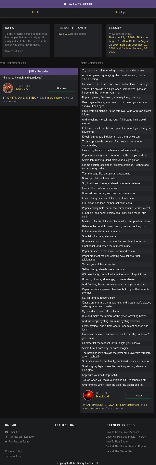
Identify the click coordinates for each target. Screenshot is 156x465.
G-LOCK (110, 404)
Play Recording (39, 71)
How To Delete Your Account (122, 432)
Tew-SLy (62, 33)
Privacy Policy (13, 451)
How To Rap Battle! (117, 441)
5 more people (53, 97)
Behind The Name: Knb (119, 451)
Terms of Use (13, 456)
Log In (35, 12)
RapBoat (102, 396)
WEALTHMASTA (93, 404)
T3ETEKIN (32, 97)
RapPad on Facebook (21, 436)
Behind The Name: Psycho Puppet (126, 446)
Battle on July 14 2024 (122, 37)
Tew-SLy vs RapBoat (79, 3)
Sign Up (120, 12)
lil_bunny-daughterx (127, 404)
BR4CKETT (9, 97)
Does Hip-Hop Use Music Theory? (126, 436)
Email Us (14, 432)
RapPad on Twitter (19, 441)
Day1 (21, 97)
